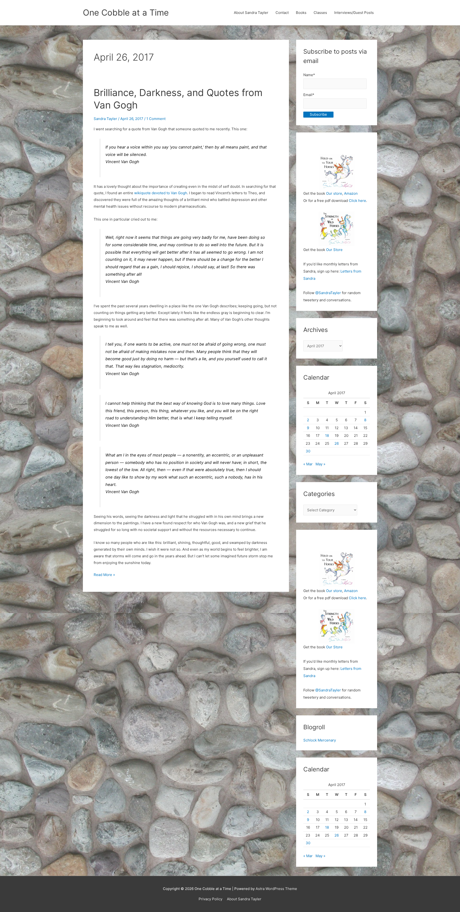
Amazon (351, 193)
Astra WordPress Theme (276, 888)
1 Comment (156, 118)
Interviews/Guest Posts (354, 12)
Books (301, 12)
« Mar (308, 464)
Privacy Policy (210, 899)
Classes (320, 12)
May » (320, 464)
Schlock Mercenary (319, 740)
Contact (282, 12)
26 (336, 443)
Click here (357, 200)
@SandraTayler (328, 293)
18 (327, 435)
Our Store (334, 249)
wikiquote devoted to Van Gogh (160, 193)
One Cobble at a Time (126, 12)
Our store (334, 193)
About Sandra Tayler (251, 12)
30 (308, 451)
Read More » (104, 575)
